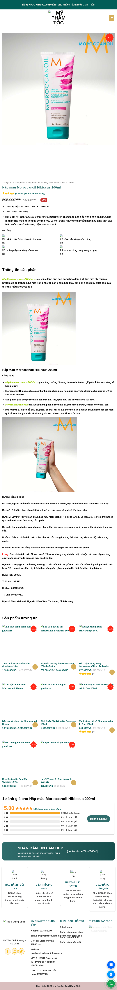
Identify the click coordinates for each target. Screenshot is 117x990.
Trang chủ (7, 182)
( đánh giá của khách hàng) (30, 193)
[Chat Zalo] (111, 965)
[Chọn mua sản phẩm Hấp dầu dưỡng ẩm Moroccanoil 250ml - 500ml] (73, 667)
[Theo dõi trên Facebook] (8, 951)
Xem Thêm (89, 4)
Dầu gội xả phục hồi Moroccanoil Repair (19, 722)
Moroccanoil (68, 182)
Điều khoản (66, 927)
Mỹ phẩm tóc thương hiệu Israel (43, 182)
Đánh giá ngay (98, 819)
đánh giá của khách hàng (47, 809)
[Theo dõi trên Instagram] (15, 951)
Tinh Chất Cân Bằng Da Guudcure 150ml (58, 722)
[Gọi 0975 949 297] (111, 984)
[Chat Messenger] (111, 974)
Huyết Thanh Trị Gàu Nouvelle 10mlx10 (56, 780)
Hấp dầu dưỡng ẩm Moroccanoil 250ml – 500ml (57, 664)
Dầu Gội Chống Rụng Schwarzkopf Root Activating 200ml (94, 665)
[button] (4, 18)
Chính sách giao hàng (71, 932)
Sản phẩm (20, 182)
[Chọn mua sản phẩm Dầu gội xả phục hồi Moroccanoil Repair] (35, 724)
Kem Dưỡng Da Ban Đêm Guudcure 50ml (15, 780)
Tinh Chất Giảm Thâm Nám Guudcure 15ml (16, 664)
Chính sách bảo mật (70, 942)
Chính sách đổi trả (69, 937)
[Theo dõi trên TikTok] (21, 951)
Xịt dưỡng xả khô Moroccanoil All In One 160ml (96, 722)
